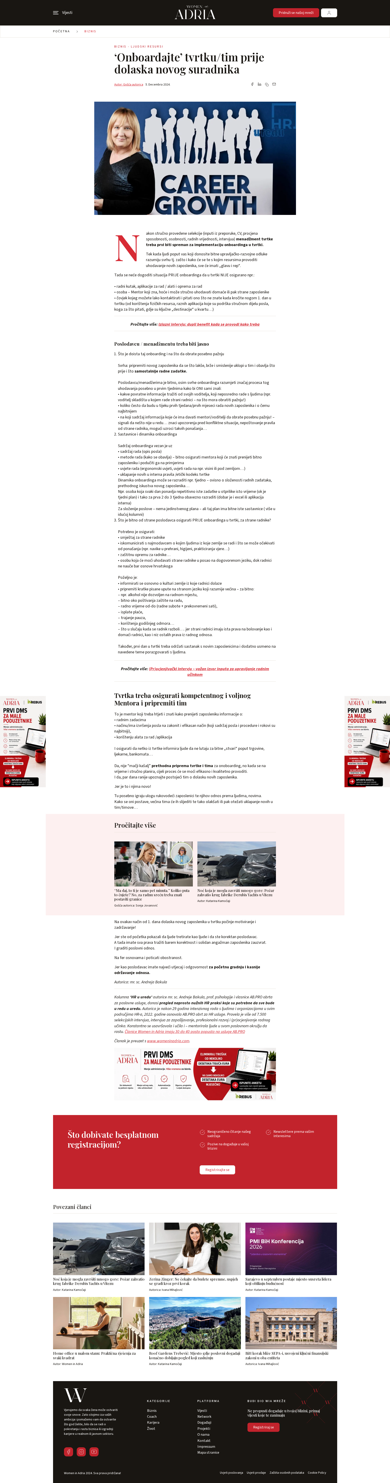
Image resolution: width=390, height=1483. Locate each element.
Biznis (90, 31)
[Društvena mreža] (68, 1451)
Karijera (153, 1422)
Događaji (204, 1422)
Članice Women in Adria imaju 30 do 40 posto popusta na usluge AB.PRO (185, 1032)
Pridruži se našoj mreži (296, 12)
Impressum (206, 1447)
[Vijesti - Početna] (195, 12)
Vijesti (202, 1411)
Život (151, 1429)
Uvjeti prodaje (256, 1473)
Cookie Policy (317, 1473)
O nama (203, 1435)
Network (204, 1417)
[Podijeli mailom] (274, 84)
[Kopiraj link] (267, 84)
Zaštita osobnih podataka (287, 1473)
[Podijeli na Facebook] (252, 84)
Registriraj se (263, 1427)
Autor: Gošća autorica (128, 84)
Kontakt (204, 1441)
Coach (152, 1417)
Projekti (203, 1429)
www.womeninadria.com (168, 1041)
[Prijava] (329, 12)
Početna (61, 31)
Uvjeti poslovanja (231, 1473)
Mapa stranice (208, 1452)
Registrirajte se (217, 1169)
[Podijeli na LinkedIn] (259, 84)
